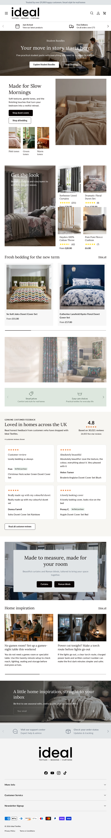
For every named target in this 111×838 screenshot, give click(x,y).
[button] (104, 13)
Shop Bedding (71, 64)
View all (102, 256)
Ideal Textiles (16, 826)
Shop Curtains (19, 369)
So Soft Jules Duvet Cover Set (22, 314)
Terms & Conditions (27, 831)
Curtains (44, 584)
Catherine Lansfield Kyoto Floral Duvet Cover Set (80, 316)
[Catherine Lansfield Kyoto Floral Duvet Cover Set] (82, 287)
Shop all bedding (20, 120)
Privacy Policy (10, 831)
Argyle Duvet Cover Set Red (74, 514)
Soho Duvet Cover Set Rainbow (24, 514)
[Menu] (6, 13)
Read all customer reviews (20, 526)
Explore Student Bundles (44, 64)
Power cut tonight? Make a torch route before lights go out (79, 647)
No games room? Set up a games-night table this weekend (26, 647)
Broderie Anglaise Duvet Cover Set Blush (80, 477)
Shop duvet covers (21, 113)
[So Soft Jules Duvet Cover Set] (29, 287)
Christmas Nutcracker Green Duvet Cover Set (29, 476)
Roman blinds (64, 584)
